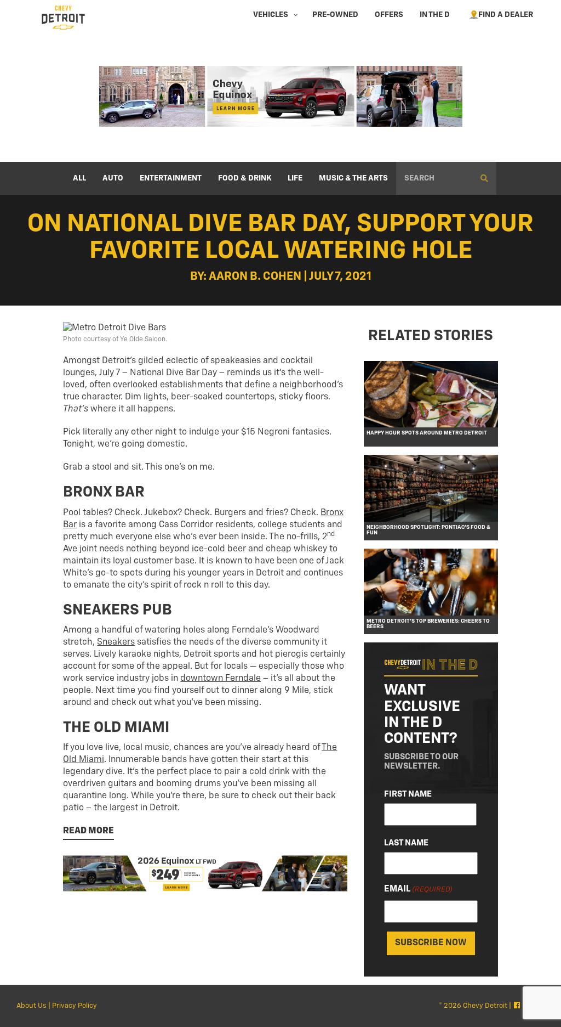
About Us (31, 1005)
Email (418, 889)
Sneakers (116, 642)
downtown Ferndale (220, 678)
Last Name (406, 843)
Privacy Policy (74, 1005)
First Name (408, 794)
